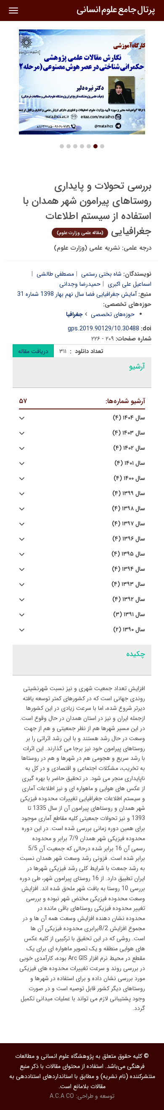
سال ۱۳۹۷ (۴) (128, 523)
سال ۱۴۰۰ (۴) (129, 478)
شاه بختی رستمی (101, 274)
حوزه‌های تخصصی (113, 314)
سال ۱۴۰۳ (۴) (128, 433)
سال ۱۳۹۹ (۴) (128, 493)
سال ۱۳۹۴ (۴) (128, 569)
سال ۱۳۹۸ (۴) (128, 508)
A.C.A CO (62, 1096)
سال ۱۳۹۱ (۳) (129, 614)
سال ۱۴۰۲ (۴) (129, 448)
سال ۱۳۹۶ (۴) (128, 539)
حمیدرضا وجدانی (80, 284)
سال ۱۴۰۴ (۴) (129, 418)
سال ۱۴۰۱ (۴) (129, 463)
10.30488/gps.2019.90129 (103, 328)
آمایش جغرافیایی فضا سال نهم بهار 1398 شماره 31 (77, 294)
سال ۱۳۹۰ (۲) (129, 629)
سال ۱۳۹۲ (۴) (128, 599)
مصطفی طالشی (55, 274)
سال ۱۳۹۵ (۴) (128, 554)
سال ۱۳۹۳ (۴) (128, 584)
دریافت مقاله (33, 351)
